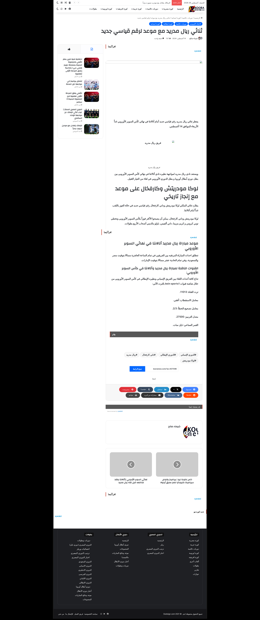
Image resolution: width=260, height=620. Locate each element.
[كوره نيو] (196, 9)
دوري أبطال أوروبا (121, 545)
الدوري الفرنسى (85, 574)
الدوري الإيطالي (167, 354)
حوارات (196, 574)
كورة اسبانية (176, 18)
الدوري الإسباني (188, 354)
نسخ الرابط (137, 369)
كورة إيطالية (168, 24)
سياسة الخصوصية (91, 614)
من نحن (61, 614)
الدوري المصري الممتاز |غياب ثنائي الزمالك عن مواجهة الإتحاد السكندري (72, 114)
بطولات (94, 9)
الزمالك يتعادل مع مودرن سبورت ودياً (156, 3)
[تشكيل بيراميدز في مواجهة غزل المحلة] (91, 85)
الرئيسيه (160, 540)
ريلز (162, 545)
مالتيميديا (125, 557)
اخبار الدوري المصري (155, 553)
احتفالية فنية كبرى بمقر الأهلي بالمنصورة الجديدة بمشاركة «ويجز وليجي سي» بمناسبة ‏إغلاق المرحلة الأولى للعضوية (72, 66)
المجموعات (124, 549)
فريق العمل (78, 614)
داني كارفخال (148, 354)
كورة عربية (137, 9)
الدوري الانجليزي (85, 570)
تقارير (196, 570)
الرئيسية (180, 9)
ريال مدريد (131, 354)
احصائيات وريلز (83, 549)
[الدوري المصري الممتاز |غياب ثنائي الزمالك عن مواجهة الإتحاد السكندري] (91, 113)
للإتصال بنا (69, 614)
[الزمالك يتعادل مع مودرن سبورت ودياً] (91, 129)
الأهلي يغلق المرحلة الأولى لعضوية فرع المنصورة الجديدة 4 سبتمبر (74, 97)
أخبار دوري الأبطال (121, 561)
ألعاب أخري (194, 561)
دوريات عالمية (152, 9)
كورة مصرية (168, 9)
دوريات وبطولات (122, 566)
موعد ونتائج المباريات (120, 553)
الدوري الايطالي (85, 582)
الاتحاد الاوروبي (195, 24)
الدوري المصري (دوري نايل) (80, 545)
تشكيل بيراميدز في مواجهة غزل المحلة (74, 82)
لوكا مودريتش (188, 360)
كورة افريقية (123, 9)
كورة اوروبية (107, 9)
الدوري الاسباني (85, 566)
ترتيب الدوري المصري (155, 549)
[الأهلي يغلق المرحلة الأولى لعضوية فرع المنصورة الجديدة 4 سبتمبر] (91, 97)
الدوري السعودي (85, 561)
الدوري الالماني (86, 578)
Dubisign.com (169, 614)
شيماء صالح (193, 38)
